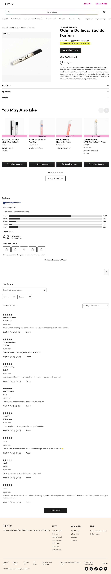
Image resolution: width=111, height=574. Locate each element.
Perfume (23, 27)
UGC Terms (35, 563)
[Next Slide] (106, 110)
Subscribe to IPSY (71, 50)
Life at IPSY (75, 534)
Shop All (5, 19)
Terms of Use (6, 563)
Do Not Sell (26, 563)
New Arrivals (15, 19)
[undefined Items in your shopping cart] (104, 12)
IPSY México (56, 550)
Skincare (72, 19)
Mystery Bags (100, 19)
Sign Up (47, 530)
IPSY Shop (55, 543)
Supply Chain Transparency (88, 563)
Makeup (62, 19)
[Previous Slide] (101, 110)
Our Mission (75, 531)
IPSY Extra (55, 534)
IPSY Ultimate (57, 531)
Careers (74, 537)
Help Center (94, 534)
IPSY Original (57, 537)
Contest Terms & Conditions (47, 563)
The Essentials (51, 19)
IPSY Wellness (57, 540)
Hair (79, 19)
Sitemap (74, 540)
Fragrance (88, 19)
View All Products (55, 179)
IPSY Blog (55, 547)
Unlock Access (16, 164)
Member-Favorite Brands (33, 19)
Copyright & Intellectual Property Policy (70, 563)
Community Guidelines (98, 531)
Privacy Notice (15, 563)
